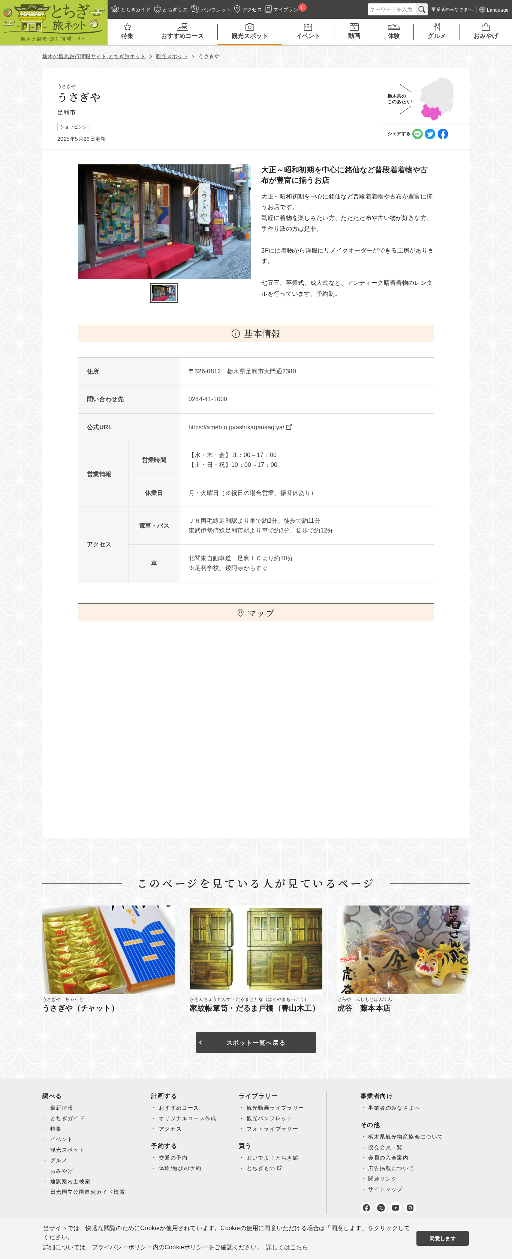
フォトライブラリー (273, 1129)
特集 (56, 1129)
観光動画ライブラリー (275, 1108)
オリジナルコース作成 (188, 1118)
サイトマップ (385, 1189)
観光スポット (172, 56)
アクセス (170, 1129)
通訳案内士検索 (70, 1181)
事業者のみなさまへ (394, 1108)
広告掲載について (391, 1168)
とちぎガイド (67, 1118)
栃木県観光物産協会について (405, 1137)
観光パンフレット (270, 1118)
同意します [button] (443, 1238)
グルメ (58, 1160)
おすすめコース (179, 1108)
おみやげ (61, 1171)
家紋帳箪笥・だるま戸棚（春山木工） (255, 1008)
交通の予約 (173, 1158)
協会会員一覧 (385, 1147)
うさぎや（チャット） (80, 1008)
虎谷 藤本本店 (364, 1008)
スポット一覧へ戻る (256, 1042)
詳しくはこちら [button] (287, 1247)
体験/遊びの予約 (180, 1168)
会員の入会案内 (388, 1158)
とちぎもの (261, 1168)
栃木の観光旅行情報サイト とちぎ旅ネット (94, 56)
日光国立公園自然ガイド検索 (87, 1192)
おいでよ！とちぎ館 (273, 1158)
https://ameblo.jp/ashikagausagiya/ (236, 427)
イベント (61, 1139)
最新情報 (61, 1108)
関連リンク (382, 1179)
